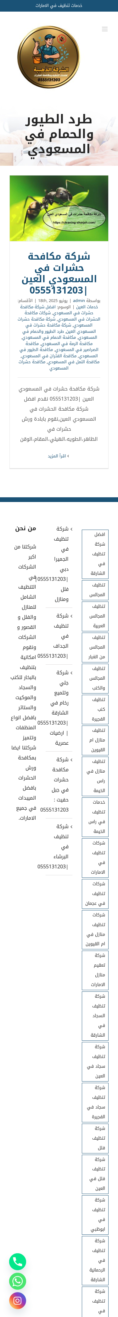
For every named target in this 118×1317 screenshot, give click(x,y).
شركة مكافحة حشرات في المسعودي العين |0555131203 (59, 208)
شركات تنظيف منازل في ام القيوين (95, 929)
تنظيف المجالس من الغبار (96, 647)
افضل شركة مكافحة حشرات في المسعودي (57, 310)
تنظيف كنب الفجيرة (98, 709)
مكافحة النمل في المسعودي (73, 362)
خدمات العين (87, 307)
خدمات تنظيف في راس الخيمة (96, 817)
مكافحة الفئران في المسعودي (48, 356)
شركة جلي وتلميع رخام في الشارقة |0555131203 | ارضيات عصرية (59, 708)
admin (79, 301)
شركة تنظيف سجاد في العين (96, 1061)
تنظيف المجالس (97, 590)
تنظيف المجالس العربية (97, 616)
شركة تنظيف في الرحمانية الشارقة (97, 1260)
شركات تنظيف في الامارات (98, 858)
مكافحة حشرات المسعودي (44, 365)
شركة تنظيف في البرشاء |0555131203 (59, 847)
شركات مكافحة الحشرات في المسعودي (62, 316)
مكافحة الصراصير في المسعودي (61, 347)
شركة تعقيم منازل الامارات (98, 970)
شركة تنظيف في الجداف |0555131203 (59, 636)
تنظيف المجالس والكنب (97, 678)
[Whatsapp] (17, 1281)
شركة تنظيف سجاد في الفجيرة (96, 1102)
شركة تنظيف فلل (98, 1138)
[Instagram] (17, 1300)
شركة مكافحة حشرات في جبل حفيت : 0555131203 (59, 785)
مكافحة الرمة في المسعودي (67, 344)
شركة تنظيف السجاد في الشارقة (98, 1015)
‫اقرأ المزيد (57, 456)
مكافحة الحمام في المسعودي (49, 337)
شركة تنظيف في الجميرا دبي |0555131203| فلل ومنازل (59, 564)
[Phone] (17, 1261)
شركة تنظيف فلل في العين (97, 1174)
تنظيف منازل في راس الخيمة (96, 776)
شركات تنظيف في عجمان (95, 894)
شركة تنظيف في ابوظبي (98, 1214)
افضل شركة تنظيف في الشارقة (98, 554)
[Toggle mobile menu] (105, 29)
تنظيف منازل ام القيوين (97, 740)
